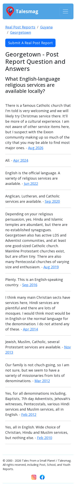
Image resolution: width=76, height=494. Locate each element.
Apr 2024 (20, 160)
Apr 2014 (30, 329)
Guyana (46, 27)
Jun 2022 (31, 183)
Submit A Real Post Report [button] (30, 42)
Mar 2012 (42, 380)
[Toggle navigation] (65, 11)
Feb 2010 (44, 437)
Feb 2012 (28, 414)
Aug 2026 (35, 147)
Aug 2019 (51, 267)
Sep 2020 (52, 201)
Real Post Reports (20, 27)
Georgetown (20, 32)
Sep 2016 (29, 284)
